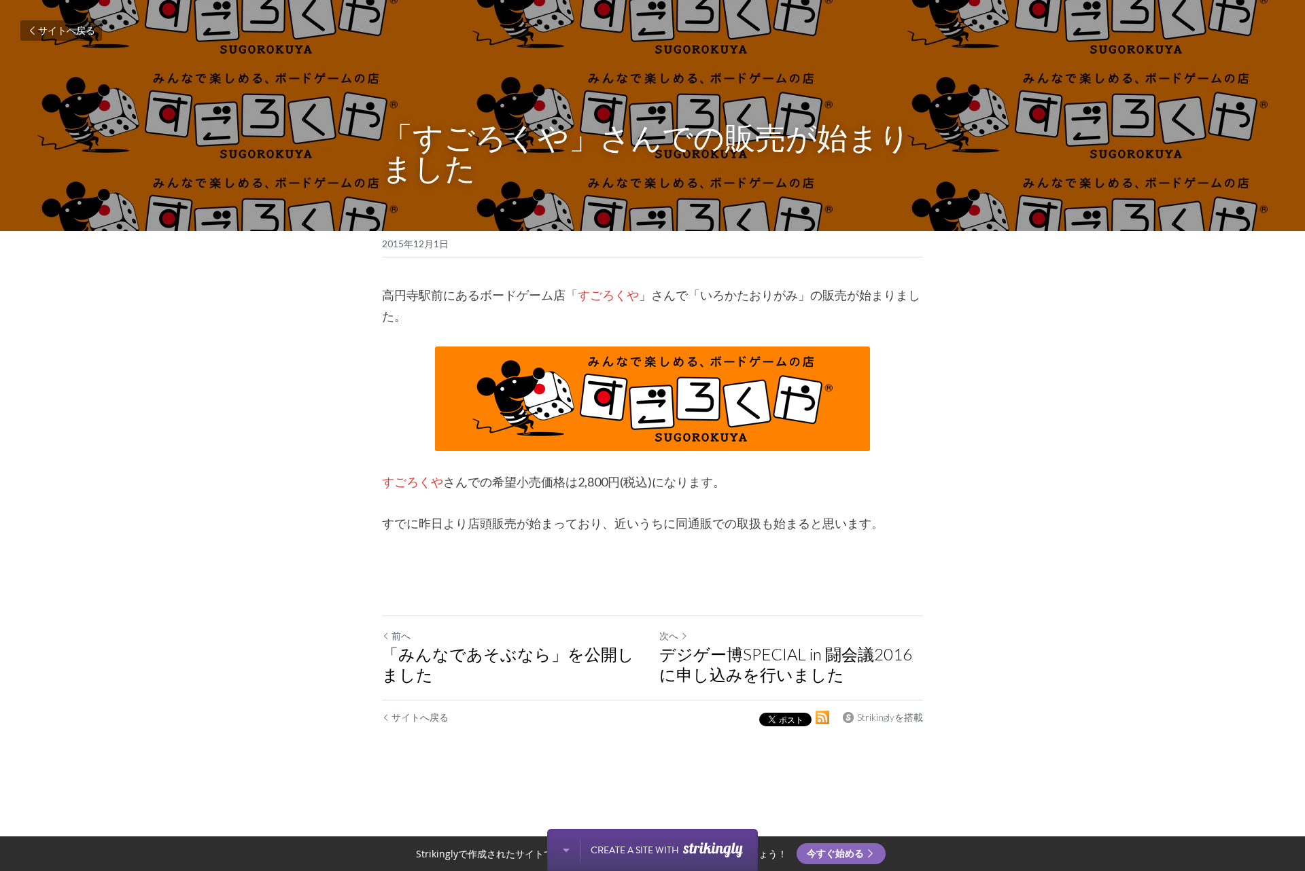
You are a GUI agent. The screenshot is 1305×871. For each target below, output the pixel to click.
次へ (668, 635)
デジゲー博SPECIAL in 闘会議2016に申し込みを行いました (785, 664)
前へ (401, 635)
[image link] (652, 398)
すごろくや (608, 294)
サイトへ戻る (66, 30)
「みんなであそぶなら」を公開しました (508, 664)
